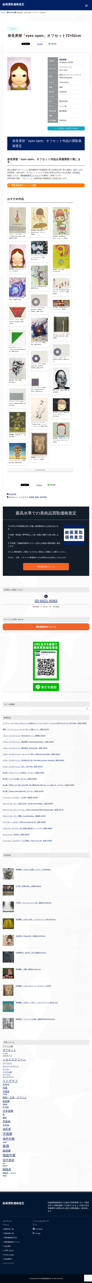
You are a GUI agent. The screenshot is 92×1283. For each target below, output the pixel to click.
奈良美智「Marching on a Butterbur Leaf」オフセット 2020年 (38, 232)
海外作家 (9, 1138)
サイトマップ (9, 1263)
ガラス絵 (5, 1053)
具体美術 (6, 1084)
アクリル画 (8, 1046)
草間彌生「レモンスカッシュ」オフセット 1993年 (38, 458)
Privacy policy (9, 1255)
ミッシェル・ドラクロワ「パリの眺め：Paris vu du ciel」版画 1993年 (27, 840)
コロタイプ (7, 1055)
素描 (4, 1163)
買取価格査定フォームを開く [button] (24, 185)
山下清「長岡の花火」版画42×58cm (28, 886)
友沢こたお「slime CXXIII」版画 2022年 (61, 391)
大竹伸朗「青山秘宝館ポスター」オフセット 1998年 (61, 308)
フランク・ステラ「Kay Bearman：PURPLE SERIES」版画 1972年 (37, 309)
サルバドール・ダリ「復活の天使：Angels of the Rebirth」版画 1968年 (28, 803)
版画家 (7, 1150)
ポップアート (8, 1077)
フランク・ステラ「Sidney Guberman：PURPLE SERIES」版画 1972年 (38, 365)
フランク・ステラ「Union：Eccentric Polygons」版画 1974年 (17, 321)
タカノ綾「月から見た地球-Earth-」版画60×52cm (16, 298)
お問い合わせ (9, 1250)
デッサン (6, 1069)
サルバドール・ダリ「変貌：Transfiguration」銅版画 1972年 (24, 816)
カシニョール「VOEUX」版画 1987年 (16, 834)
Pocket (40, 44)
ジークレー (7, 1063)
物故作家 (9, 1155)
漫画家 (5, 1142)
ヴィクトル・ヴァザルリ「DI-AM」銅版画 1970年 (20, 797)
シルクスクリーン (14, 1059)
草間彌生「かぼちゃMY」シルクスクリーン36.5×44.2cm (36, 919)
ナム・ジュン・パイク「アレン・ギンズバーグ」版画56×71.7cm (39, 257)
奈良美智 (62, 59)
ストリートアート (11, 1066)
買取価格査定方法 (10, 1237)
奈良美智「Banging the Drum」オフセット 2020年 (60, 237)
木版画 (6, 1121)
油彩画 (7, 1128)
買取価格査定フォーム (29, 175)
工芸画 (5, 1094)
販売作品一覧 (9, 1229)
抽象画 (5, 1104)
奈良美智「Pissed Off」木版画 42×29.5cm (31, 936)
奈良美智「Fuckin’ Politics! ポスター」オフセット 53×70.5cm (61, 414)
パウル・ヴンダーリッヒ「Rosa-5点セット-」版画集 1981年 (24, 736)
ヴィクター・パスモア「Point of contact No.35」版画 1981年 (24, 822)
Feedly (38, 1233)
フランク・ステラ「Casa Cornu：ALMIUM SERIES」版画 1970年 (17, 403)
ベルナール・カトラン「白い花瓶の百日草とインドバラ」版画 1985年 (27, 828)
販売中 (5, 1166)
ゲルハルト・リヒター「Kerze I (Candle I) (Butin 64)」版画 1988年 (61, 336)
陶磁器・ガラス (9, 1173)
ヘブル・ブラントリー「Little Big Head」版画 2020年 (17, 461)
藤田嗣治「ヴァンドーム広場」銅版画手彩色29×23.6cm (35, 1019)
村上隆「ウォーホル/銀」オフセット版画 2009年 (20, 779)
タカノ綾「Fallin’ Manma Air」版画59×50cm (39, 287)
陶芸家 (5, 1175)
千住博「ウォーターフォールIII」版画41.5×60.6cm (33, 903)
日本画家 (8, 1110)
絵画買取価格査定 (13, 4)
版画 (37, 497)
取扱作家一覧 (9, 1233)
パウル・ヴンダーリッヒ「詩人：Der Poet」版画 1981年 (23, 766)
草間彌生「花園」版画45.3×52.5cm (28, 969)
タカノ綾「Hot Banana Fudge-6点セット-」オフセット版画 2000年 (61, 291)
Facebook (39, 1229)
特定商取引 (8, 1259)
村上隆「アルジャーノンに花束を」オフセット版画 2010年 (23, 773)
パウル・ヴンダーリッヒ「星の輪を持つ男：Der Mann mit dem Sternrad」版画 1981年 (33, 760)
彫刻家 (6, 1101)
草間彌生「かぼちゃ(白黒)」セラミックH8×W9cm (33, 869)
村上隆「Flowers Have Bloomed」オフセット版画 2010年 (23, 791)
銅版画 (7, 1169)
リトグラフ (23, 497)
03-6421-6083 (46, 601)
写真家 (6, 1091)
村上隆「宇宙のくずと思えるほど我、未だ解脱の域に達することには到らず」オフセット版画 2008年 (38, 785)
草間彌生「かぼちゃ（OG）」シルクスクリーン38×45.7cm (37, 1002)
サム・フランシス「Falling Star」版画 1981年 (38, 343)
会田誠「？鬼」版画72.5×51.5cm (58, 270)
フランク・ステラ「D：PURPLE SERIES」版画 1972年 (61, 359)
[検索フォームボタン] (87, 709)
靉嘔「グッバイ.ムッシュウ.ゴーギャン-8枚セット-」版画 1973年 (26, 729)
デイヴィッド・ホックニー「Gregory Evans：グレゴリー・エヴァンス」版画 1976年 (39, 424)
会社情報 (7, 1246)
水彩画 (6, 1125)
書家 (5, 1118)
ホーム (6, 1225)
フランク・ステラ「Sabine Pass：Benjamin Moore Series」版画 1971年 (38, 389)
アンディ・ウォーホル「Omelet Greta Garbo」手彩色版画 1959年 (17, 236)
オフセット (13, 497)
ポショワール (6, 1074)
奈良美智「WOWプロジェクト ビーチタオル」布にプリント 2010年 (61, 440)
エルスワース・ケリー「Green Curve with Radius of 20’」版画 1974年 (17, 349)
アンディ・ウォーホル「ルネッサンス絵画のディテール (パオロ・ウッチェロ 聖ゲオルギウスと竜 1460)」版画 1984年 (45, 723)
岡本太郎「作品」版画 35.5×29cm (15, 381)
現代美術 (43, 497)
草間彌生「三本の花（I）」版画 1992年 (17, 435)
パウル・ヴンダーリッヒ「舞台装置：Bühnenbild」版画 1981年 (25, 748)
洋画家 (31, 497)
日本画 (6, 1107)
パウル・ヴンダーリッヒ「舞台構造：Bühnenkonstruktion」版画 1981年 (28, 742)
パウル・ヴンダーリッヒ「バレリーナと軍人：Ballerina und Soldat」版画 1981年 (31, 754)
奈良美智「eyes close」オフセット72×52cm (17, 270)
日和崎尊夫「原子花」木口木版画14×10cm (31, 953)
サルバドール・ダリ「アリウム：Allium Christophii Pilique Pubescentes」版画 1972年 (33, 810)
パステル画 (7, 1072)
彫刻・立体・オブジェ (15, 1097)
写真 (5, 1087)
